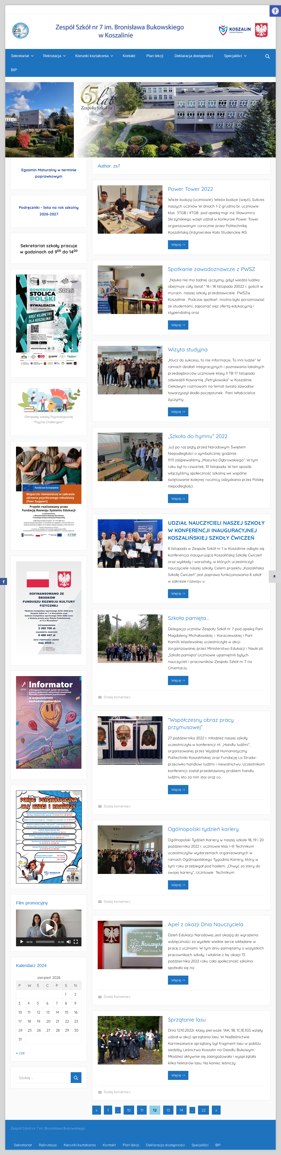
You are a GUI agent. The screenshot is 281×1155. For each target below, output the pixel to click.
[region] (140, 119)
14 (181, 1110)
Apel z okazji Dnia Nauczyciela (205, 924)
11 (141, 1110)
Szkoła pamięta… (188, 618)
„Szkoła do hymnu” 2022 (197, 436)
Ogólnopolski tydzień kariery (203, 829)
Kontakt (129, 56)
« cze (20, 1052)
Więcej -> (178, 244)
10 (129, 1110)
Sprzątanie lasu (187, 1019)
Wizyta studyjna (188, 349)
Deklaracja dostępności (194, 56)
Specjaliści (233, 56)
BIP (14, 70)
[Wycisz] (69, 942)
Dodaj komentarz (117, 697)
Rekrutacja (52, 56)
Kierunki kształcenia (91, 56)
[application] (48, 928)
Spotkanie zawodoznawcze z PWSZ (211, 269)
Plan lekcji (154, 56)
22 (203, 1110)
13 (168, 1110)
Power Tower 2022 (190, 189)
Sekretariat (20, 56)
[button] (275, 11)
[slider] (45, 942)
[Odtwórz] (22, 942)
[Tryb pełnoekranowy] (76, 942)
